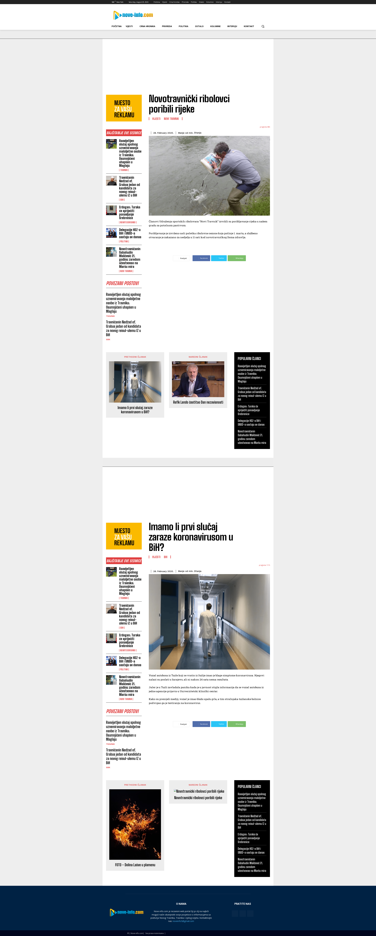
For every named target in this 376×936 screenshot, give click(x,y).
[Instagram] (252, 2)
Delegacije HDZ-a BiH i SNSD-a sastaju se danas (130, 233)
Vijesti (156, 118)
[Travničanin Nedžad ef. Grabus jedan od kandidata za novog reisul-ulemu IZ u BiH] (111, 180)
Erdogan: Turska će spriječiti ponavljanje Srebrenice (129, 212)
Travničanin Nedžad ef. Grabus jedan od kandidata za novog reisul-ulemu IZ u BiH (129, 186)
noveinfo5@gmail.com (183, 921)
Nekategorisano (127, 222)
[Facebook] (248, 2)
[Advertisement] (188, 60)
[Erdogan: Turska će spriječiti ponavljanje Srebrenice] (111, 210)
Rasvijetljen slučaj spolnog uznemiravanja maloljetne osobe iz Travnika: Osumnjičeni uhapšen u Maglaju (130, 153)
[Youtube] (264, 2)
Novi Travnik (126, 271)
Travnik (123, 170)
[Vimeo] (260, 2)
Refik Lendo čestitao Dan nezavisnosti (198, 402)
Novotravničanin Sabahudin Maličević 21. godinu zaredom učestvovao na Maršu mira (129, 258)
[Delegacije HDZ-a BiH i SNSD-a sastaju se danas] (111, 233)
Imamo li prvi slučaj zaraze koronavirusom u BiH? (135, 410)
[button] (262, 26)
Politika (124, 241)
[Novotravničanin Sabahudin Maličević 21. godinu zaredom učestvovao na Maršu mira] (111, 252)
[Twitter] (256, 2)
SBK (122, 200)
